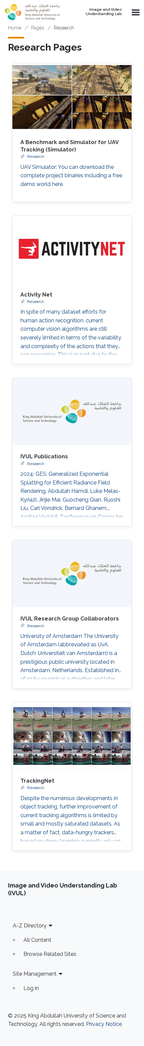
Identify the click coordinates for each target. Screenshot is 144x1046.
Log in (31, 988)
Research (35, 156)
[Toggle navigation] (135, 12)
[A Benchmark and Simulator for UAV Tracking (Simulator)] (72, 96)
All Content (37, 940)
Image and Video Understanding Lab (104, 12)
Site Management (35, 974)
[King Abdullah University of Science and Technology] (33, 12)
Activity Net (36, 294)
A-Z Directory (30, 925)
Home (14, 27)
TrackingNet (37, 781)
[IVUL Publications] (72, 411)
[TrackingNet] (72, 735)
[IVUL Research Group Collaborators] (72, 573)
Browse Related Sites (49, 954)
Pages (37, 27)
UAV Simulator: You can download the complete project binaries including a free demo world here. (71, 175)
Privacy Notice (104, 1024)
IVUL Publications (44, 456)
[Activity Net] (72, 249)
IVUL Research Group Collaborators (69, 618)
